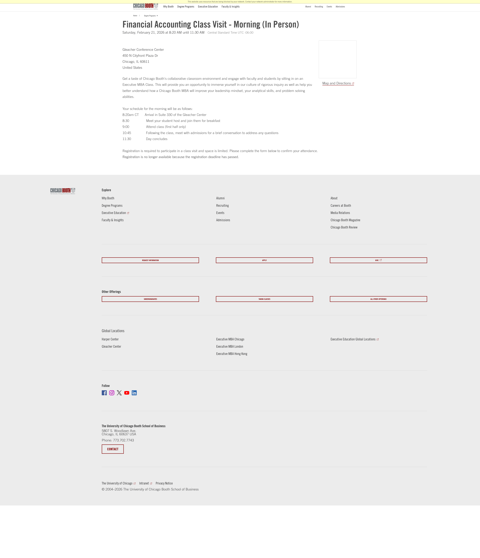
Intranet (144, 483)
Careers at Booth (341, 205)
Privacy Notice (164, 483)
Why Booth (168, 6)
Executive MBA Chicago (230, 339)
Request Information (150, 260)
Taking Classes (264, 299)
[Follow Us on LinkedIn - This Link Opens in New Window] (134, 392)
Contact (112, 449)
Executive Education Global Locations (353, 339)
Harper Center (110, 339)
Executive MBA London (229, 346)
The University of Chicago (117, 483)
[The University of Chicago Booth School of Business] (147, 6)
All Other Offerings (378, 299)
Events (329, 6)
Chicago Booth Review (344, 227)
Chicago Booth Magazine (345, 220)
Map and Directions (336, 83)
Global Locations (113, 330)
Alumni (308, 6)
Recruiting (319, 6)
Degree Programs (185, 6)
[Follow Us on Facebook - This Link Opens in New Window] (104, 392)
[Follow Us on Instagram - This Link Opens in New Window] (111, 392)
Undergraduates (150, 299)
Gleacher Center (111, 346)
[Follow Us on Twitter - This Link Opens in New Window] (119, 392)
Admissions (340, 6)
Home (135, 15)
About (334, 198)
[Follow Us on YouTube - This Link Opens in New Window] (126, 392)
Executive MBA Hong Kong (231, 354)
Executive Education (208, 6)
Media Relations (340, 213)
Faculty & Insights (231, 6)
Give (376, 260)
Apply (264, 260)
